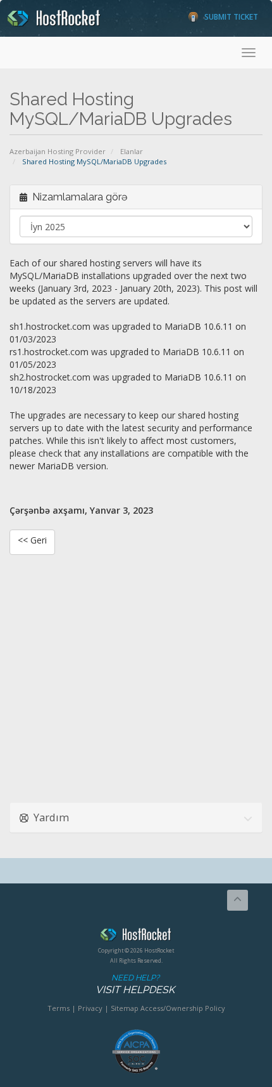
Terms (58, 1008)
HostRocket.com (136, 936)
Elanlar (131, 151)
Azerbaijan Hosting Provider (57, 151)
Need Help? (135, 984)
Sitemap (125, 1008)
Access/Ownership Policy (182, 1008)
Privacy (90, 1008)
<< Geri (32, 540)
